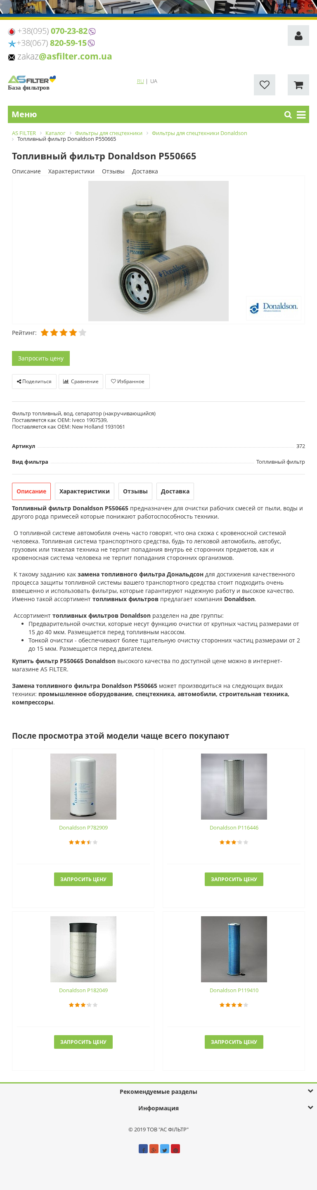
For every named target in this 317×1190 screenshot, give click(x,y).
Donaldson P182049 (83, 990)
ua (153, 81)
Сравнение (84, 381)
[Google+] (153, 1148)
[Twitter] (164, 1148)
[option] (158, 250)
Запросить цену (41, 358)
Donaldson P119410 (234, 990)
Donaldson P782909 (83, 827)
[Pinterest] (175, 1148)
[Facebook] (143, 1148)
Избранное (130, 381)
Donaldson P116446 (234, 827)
